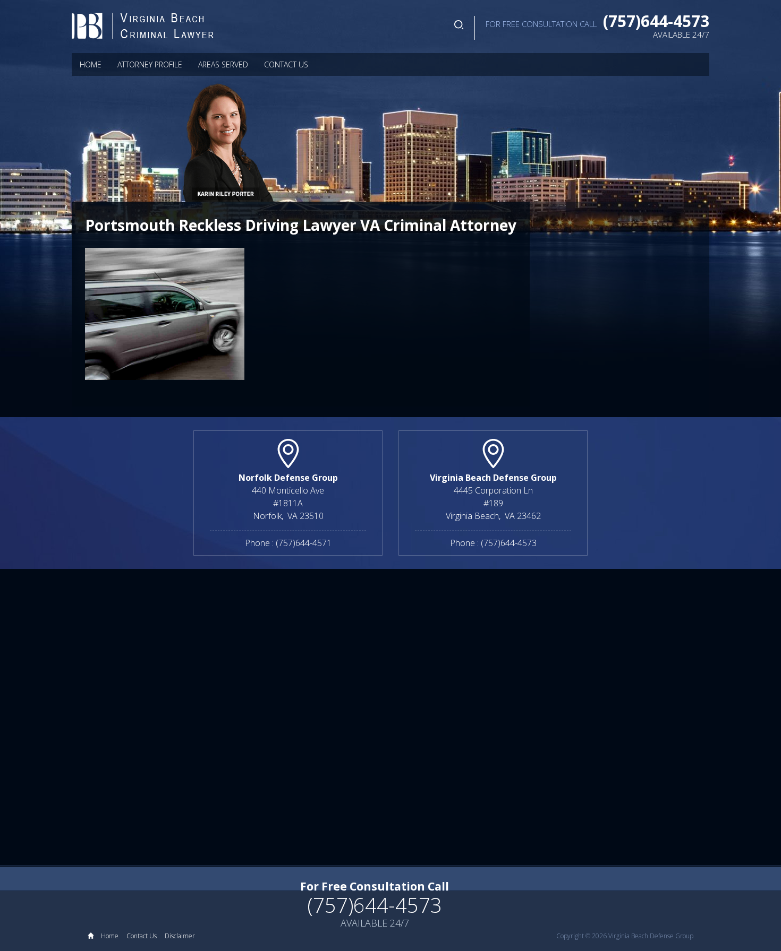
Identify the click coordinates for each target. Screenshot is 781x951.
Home (90, 64)
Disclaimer (180, 935)
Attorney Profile (149, 64)
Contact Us (286, 64)
